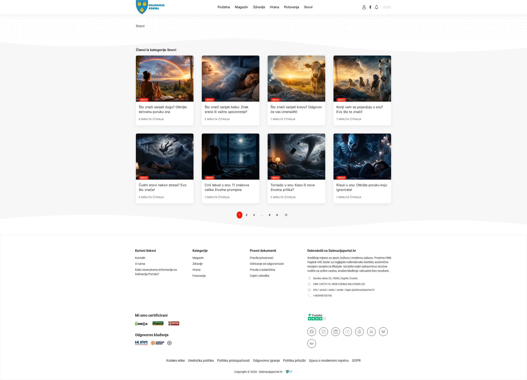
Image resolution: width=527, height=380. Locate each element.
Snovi (143, 99)
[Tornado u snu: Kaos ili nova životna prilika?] (296, 157)
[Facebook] (370, 7)
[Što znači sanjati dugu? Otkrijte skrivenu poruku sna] (165, 79)
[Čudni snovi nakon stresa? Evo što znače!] (165, 157)
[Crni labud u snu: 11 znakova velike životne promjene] (230, 157)
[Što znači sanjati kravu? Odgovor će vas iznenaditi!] (296, 79)
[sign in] (364, 7)
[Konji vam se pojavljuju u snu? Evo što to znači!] (362, 79)
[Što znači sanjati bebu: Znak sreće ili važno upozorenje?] (230, 79)
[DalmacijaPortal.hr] (150, 7)
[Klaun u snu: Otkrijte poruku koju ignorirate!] (362, 157)
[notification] (376, 7)
